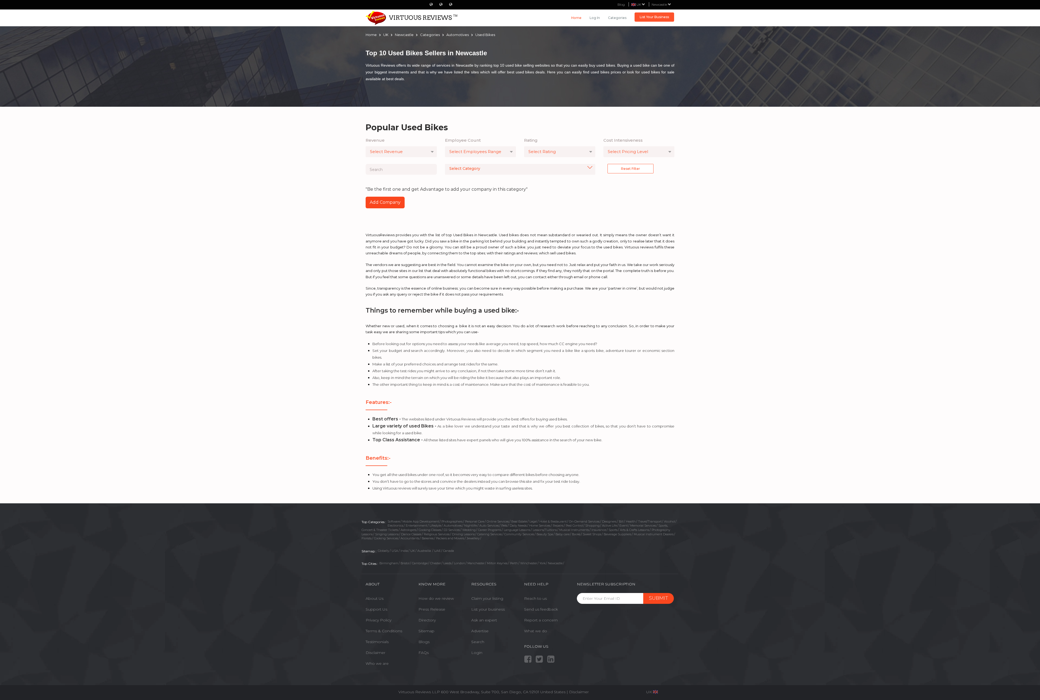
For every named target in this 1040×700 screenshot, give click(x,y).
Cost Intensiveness (623, 140)
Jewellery (473, 538)
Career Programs (489, 530)
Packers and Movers (450, 538)
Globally (383, 551)
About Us (375, 598)
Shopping (592, 525)
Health (631, 521)
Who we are (377, 663)
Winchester (528, 563)
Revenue (375, 140)
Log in (595, 18)
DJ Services (452, 530)
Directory (427, 620)
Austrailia (424, 551)
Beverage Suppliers (617, 534)
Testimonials (377, 641)
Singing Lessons (387, 534)
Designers (609, 521)
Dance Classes (411, 534)
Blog (621, 4)
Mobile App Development (420, 521)
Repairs (558, 525)
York (542, 563)
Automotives (453, 525)
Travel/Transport (650, 521)
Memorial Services (643, 525)
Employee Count (463, 140)
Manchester (476, 563)
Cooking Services (386, 538)
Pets (504, 525)
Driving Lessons (463, 534)
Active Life (609, 525)
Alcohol (669, 521)
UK (412, 551)
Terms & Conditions (384, 630)
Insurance (599, 530)
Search (477, 641)
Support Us (376, 609)
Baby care (562, 534)
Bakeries (428, 538)
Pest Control (574, 525)
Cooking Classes (430, 530)
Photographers (452, 521)
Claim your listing (487, 598)
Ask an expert (484, 620)
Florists (367, 538)
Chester (435, 563)
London (459, 563)
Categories (617, 18)
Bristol (405, 563)
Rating (531, 140)
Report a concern (541, 620)
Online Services (498, 521)
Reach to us (535, 598)
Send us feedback (541, 609)
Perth (514, 563)
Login (476, 652)
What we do (535, 630)
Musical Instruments (574, 530)
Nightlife (470, 525)
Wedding (469, 530)
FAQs (423, 652)
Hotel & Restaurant (553, 521)
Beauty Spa (545, 534)
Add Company (385, 202)
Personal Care (474, 521)
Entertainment (416, 525)
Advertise (480, 630)
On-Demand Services (584, 521)
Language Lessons (517, 530)
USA (395, 551)
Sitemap (426, 630)
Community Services (519, 534)
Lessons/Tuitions (545, 530)
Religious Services (437, 534)
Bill (621, 521)
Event (623, 525)
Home (576, 18)
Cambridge (420, 563)
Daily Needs (518, 525)
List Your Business (654, 17)
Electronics (395, 525)
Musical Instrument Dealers (654, 534)
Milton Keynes (497, 563)
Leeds (447, 563)
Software (394, 521)
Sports (613, 530)
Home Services (539, 525)
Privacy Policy (378, 620)
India (404, 551)
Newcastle (660, 4)
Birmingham (388, 563)
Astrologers (408, 530)
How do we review (436, 598)
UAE (437, 551)
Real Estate (519, 521)
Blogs (424, 641)
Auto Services (489, 525)
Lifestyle (435, 525)
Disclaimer (375, 652)
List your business (488, 609)
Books (576, 534)
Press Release (431, 609)
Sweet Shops (592, 534)
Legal (533, 521)
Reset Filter (630, 169)
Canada (448, 551)
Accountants (410, 538)
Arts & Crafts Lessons (634, 530)
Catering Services (489, 534)
